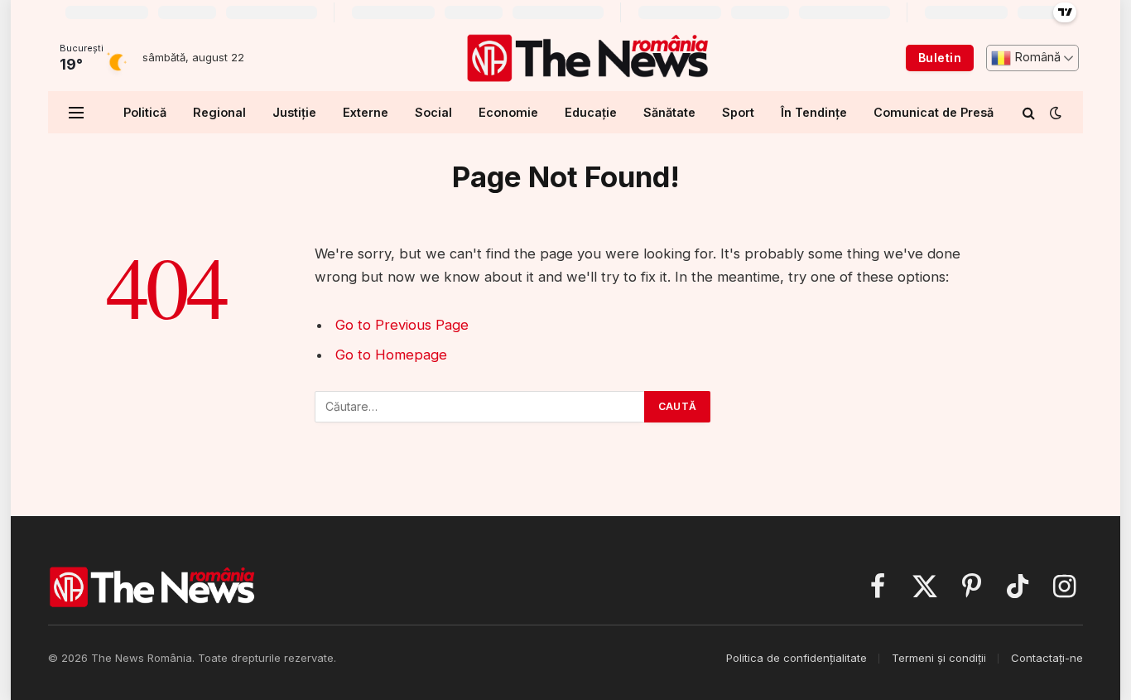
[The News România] (587, 58)
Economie (508, 112)
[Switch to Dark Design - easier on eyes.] (1054, 112)
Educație (591, 112)
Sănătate (669, 112)
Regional (219, 112)
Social (433, 112)
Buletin (939, 58)
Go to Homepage (391, 354)
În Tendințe (814, 112)
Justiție (294, 112)
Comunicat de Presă (934, 112)
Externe (365, 112)
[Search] (1028, 112)
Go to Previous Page (402, 324)
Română (1036, 57)
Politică (144, 112)
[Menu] (76, 112)
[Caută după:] (480, 406)
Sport (738, 112)
